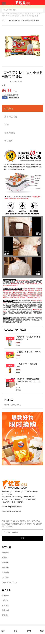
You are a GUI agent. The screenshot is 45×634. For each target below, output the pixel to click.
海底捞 (25, 13)
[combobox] (22, 9)
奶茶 (11, 13)
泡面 (29, 13)
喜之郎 (14, 16)
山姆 (36, 13)
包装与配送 (9, 132)
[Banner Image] (22, 438)
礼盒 (36, 16)
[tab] (22, 108)
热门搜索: (3, 15)
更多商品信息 (10, 116)
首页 (3, 20)
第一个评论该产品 (16, 81)
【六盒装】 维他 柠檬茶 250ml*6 (28, 352)
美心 (9, 16)
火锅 (33, 13)
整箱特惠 (31, 16)
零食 (7, 13)
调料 (23, 16)
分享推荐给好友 (14, 97)
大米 (26, 16)
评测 (6, 124)
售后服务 (8, 140)
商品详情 (8, 108)
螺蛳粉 (15, 13)
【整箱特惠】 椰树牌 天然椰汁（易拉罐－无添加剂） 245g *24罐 (28, 381)
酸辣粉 (18, 16)
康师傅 (20, 13)
